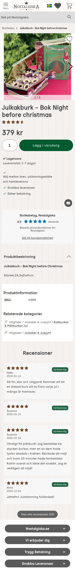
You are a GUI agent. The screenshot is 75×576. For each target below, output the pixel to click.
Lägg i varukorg (46, 145)
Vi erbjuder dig (38, 540)
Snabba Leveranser (37, 563)
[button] (70, 66)
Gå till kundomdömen (37, 238)
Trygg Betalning (37, 552)
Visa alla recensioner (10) (37, 514)
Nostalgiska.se (37, 529)
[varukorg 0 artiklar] (69, 5)
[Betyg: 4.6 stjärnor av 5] (37, 122)
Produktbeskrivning (19, 257)
